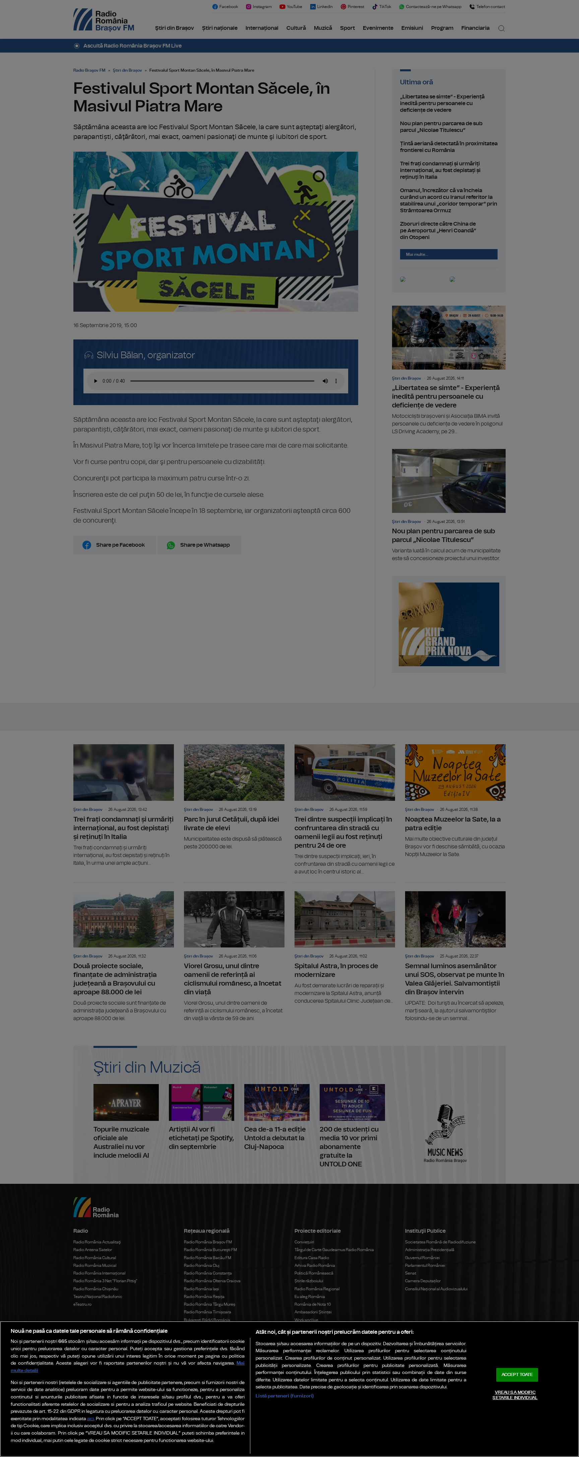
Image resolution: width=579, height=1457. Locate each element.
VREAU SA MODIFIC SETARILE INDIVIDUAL (515, 1395)
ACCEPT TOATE (517, 1375)
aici (90, 1419)
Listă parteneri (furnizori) (285, 1395)
